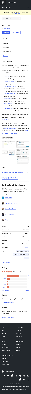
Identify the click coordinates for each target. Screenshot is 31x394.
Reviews (6, 43)
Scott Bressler (9, 214)
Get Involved (20, 341)
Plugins (18, 333)
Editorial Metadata (9, 93)
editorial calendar (17, 254)
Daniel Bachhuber (10, 209)
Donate (19, 347)
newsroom (26, 254)
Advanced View (6, 262)
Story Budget (8, 103)
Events (18, 344)
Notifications (8, 98)
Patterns (19, 336)
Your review (5, 290)
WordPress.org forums (11, 128)
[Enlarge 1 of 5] (12, 143)
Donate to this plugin (8, 317)
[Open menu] (28, 2)
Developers (5, 347)
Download (6, 32)
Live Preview (15, 32)
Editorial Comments (10, 86)
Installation (6, 47)
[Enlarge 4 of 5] (27, 151)
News (3, 330)
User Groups (8, 108)
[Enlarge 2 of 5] (12, 152)
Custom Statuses (9, 81)
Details (5, 39)
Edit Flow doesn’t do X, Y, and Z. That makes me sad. (10, 178)
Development (7, 51)
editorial (27, 251)
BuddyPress (6, 364)
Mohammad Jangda (11, 203)
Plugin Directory (6, 7)
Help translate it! (15, 13)
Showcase (19, 327)
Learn (3, 341)
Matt (4, 358)
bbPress (5, 361)
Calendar (7, 76)
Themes (18, 330)
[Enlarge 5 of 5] (27, 158)
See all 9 (27, 247)
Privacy (4, 336)
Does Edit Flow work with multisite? (12, 172)
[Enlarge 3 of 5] (27, 143)
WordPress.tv (6, 350)
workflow (26, 257)
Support (5, 56)
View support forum (8, 302)
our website (5, 119)
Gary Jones (8, 220)
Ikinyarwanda (10, 371)
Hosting (4, 333)
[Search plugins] (19, 18)
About (3, 327)
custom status (19, 251)
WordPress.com (7, 355)
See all (27, 290)
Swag (18, 350)
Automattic (7, 28)
